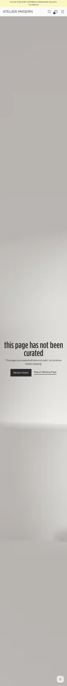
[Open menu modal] (62, 11)
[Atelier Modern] (17, 11)
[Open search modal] (49, 11)
